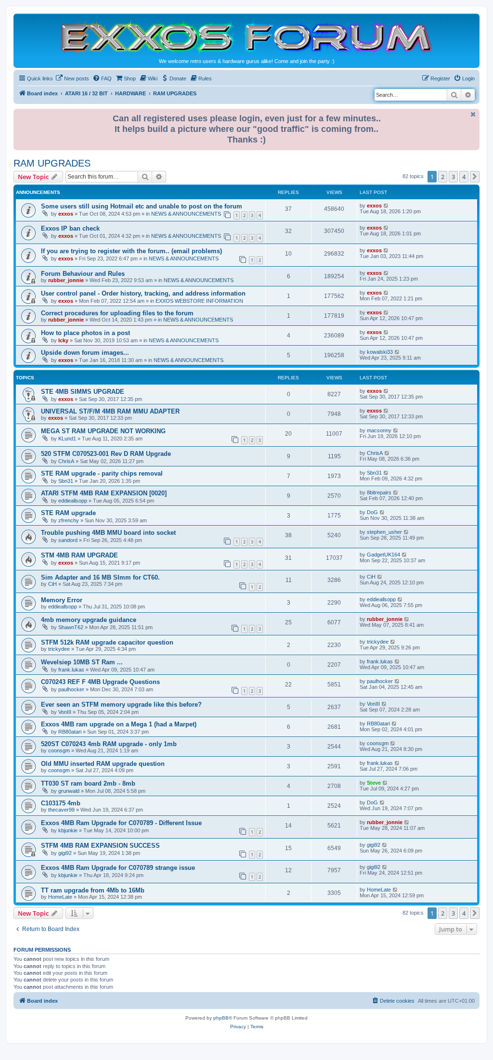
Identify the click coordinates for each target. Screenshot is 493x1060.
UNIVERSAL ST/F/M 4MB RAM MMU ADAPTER (110, 411)
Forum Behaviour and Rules (83, 273)
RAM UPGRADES (52, 163)
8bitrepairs (379, 492)
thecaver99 (61, 810)
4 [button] (464, 176)
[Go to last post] (386, 205)
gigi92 (65, 853)
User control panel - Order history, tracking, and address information (143, 293)
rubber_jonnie (66, 280)
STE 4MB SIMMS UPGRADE (82, 391)
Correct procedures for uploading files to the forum (117, 313)
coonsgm (59, 750)
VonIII (64, 712)
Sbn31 (65, 481)
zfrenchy (68, 520)
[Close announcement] (473, 114)
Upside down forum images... (85, 352)
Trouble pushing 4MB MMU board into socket (108, 532)
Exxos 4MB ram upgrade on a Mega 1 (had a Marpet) (118, 724)
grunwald (68, 791)
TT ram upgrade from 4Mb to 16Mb (92, 890)
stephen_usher (384, 532)
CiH (52, 584)
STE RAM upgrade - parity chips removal (102, 473)
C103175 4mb (60, 803)
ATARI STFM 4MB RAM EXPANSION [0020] (104, 493)
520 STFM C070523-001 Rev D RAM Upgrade (106, 453)
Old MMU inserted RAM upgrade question (103, 763)
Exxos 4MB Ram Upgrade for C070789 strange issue (118, 867)
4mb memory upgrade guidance (88, 619)
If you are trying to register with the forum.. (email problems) (131, 251)
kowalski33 (380, 352)
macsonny (379, 430)
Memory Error (61, 600)
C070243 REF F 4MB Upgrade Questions (100, 681)
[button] (475, 176)
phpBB (221, 1018)
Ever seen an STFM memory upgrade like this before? (121, 704)
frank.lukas (71, 669)
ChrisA (66, 461)
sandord (68, 540)
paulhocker (71, 689)
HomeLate (60, 897)
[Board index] (246, 37)
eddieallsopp (72, 501)
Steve (374, 783)
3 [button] (453, 176)
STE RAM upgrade (68, 513)
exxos (65, 214)
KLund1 (67, 438)
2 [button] (442, 176)
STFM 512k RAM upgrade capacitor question (107, 642)
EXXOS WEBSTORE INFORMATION (199, 301)
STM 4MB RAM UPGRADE (79, 555)
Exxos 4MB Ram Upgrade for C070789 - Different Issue (121, 823)
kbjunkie (68, 830)
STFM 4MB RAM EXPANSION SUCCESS (100, 845)
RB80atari (69, 732)
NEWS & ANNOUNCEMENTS (186, 214)
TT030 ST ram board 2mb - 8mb (88, 783)
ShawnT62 (70, 627)
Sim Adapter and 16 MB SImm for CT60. (100, 577)
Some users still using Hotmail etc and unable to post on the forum (141, 206)
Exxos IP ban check (70, 228)
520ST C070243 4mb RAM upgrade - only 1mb (109, 744)
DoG (372, 512)
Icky (63, 340)
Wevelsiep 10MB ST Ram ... (82, 662)
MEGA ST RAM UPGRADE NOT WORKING (103, 431)
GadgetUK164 (383, 554)
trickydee (59, 649)
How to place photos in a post (85, 332)
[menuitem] (72, 78)
